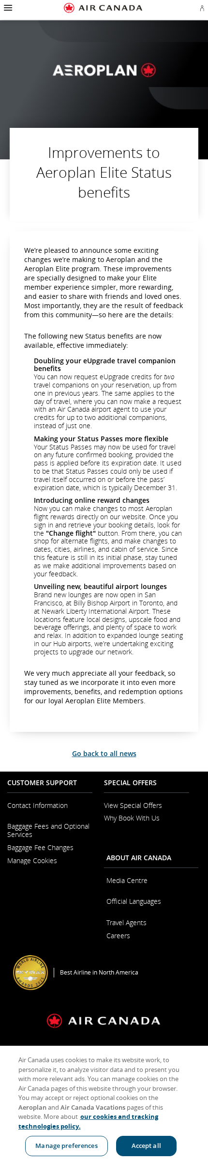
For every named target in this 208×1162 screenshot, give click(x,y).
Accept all (146, 1145)
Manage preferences (66, 1145)
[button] (7, 7)
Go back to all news (104, 753)
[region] (104, 1104)
